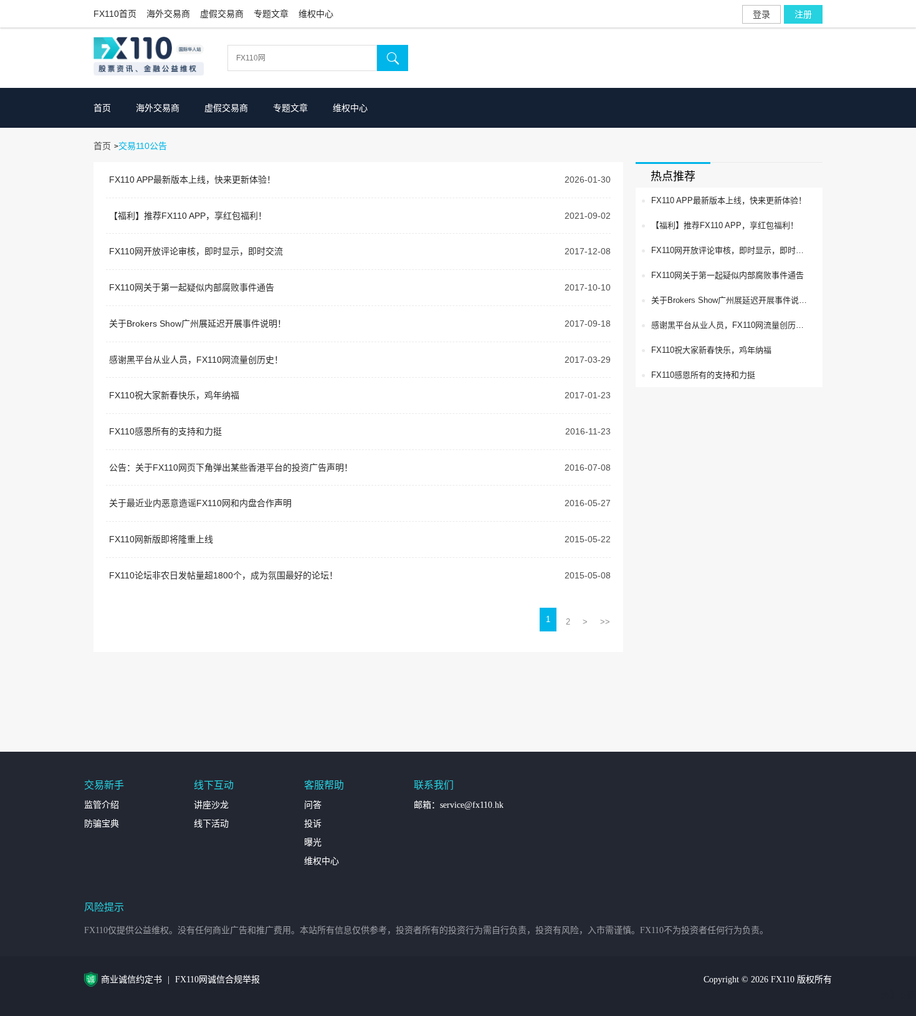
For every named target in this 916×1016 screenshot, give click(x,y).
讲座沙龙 (211, 805)
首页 (102, 108)
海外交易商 (168, 14)
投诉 (313, 823)
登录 (761, 14)
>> (605, 621)
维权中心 (315, 14)
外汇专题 (898, 995)
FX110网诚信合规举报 (217, 979)
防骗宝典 (101, 823)
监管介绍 (101, 805)
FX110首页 (114, 14)
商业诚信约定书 (131, 979)
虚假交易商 (222, 14)
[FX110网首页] (152, 58)
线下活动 (211, 823)
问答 (313, 805)
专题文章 (271, 14)
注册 (803, 14)
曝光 (313, 842)
